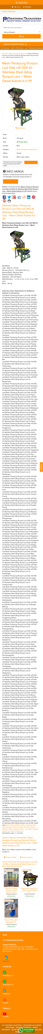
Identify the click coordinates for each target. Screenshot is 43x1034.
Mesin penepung (26, 825)
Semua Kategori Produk (14, 44)
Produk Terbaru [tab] (27, 857)
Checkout (27, 7)
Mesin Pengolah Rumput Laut (18, 53)
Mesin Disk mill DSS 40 (13, 825)
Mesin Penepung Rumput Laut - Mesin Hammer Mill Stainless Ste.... (30, 890)
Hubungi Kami (11, 181)
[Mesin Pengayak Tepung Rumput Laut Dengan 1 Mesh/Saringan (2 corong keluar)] (11, 908)
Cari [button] (22, 36)
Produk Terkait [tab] (11, 857)
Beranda (4, 53)
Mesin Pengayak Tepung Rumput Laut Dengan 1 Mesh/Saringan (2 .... (11, 920)
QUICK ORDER (31, 162)
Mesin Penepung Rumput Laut (18, 829)
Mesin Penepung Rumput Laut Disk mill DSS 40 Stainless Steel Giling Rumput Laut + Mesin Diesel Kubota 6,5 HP (19, 72)
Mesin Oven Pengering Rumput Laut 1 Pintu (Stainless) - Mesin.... (11, 890)
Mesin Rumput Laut (17, 831)
